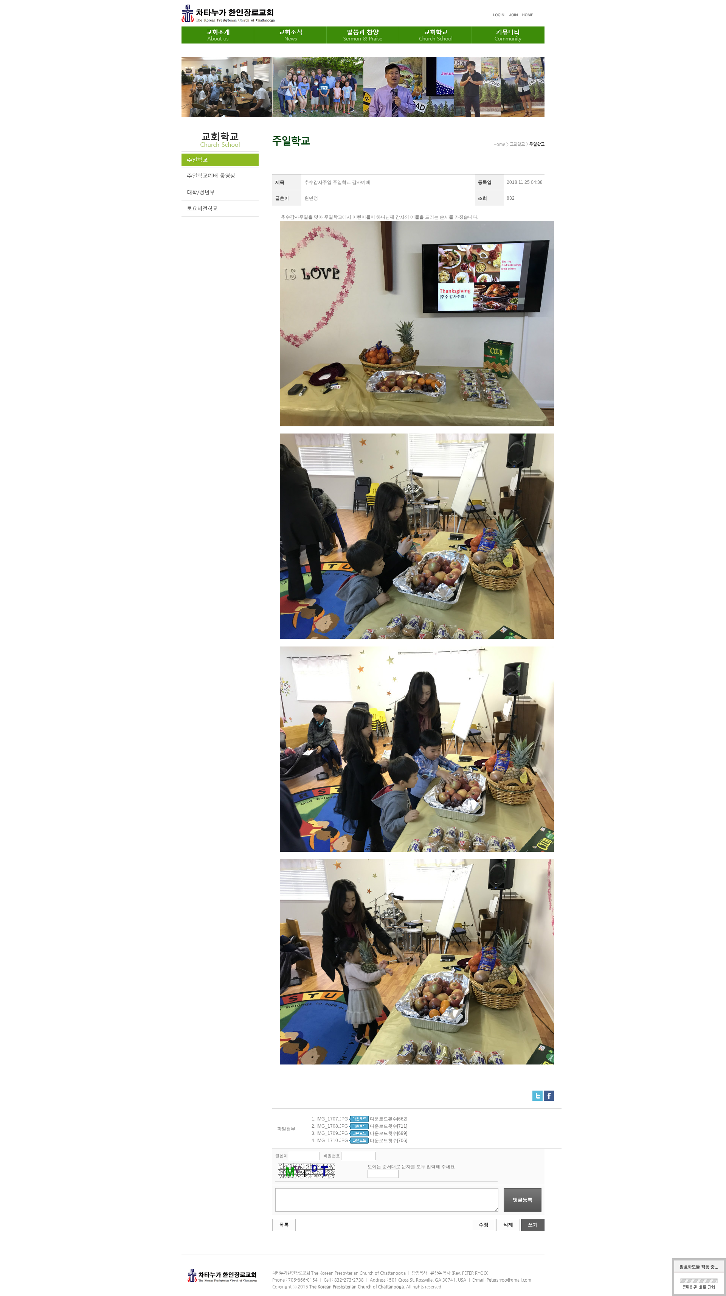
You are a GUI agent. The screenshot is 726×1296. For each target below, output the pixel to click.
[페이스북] (549, 1093)
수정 (484, 1225)
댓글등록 (522, 1200)
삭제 (508, 1225)
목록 (284, 1225)
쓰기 (533, 1225)
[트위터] (537, 1093)
